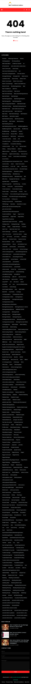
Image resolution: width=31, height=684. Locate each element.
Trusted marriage (6, 552)
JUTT (3, 236)
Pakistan (15, 389)
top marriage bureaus (7, 545)
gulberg (21, 221)
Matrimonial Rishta (6, 337)
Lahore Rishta (16, 261)
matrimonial (18, 334)
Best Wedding (20, 121)
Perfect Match (25, 427)
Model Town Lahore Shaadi (8, 344)
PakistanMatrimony (6, 419)
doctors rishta (5, 164)
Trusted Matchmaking (19, 557)
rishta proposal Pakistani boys (9, 482)
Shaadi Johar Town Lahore (8, 505)
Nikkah (26, 359)
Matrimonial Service (17, 337)
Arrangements (16, 76)
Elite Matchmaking (6, 174)
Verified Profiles (5, 572)
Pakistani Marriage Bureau (8, 404)
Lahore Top (13, 269)
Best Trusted (12, 121)
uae (26, 565)
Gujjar (14, 214)
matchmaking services (7, 334)
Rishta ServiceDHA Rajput (8, 487)
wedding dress (5, 582)
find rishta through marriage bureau (17, 196)
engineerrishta (14, 181)
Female (20, 191)
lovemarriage (13, 286)
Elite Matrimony (16, 174)
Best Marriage (14, 96)
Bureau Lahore (5, 133)
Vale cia (24, 567)
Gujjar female (5, 216)
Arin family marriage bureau (8, 73)
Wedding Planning (6, 587)
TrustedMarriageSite (18, 562)
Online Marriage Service (7, 374)
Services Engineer (15, 500)
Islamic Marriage (6, 231)
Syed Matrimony (18, 535)
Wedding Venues (6, 592)
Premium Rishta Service (19, 437)
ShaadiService (17, 515)
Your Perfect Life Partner (7, 597)
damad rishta (23, 146)
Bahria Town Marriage (7, 83)
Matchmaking (13, 327)
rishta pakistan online (7, 477)
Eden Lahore (24, 166)
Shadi (24, 515)
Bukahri (20, 131)
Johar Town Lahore (6, 234)
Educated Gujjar (23, 169)
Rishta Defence (15, 472)
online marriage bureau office (9, 372)
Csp (13, 146)
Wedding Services (6, 590)
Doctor (9, 156)
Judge (25, 234)
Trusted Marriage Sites (19, 555)
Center (14, 138)
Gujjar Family (21, 214)
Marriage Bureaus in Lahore (21, 306)
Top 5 (18, 542)
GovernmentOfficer (6, 214)
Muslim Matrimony (16, 354)
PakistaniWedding (6, 417)
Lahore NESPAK (5, 259)
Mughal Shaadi (19, 349)
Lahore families (21, 246)
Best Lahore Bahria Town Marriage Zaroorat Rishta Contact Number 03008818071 (19, 641)
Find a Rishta (5, 194)
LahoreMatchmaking (7, 274)
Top (14, 542)
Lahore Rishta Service (7, 266)
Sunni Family (14, 527)
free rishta (12, 204)
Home (16, 40)
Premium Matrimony (7, 437)
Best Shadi (4, 121)
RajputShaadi (5, 465)
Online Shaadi (14, 387)
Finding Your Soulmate (7, 201)
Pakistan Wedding (6, 394)
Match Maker (15, 324)
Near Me (16, 357)
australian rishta (6, 78)
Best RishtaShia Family (7, 118)
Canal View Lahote (6, 138)
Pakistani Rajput (17, 409)
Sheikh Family (5, 522)
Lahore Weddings (20, 271)
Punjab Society (5, 447)
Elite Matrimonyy (18, 176)
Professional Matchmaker (8, 439)
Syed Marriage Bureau (7, 535)
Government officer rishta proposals (10, 211)
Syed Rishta (5, 537)
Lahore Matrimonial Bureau (19, 254)
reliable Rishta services (7, 470)
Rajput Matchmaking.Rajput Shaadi (10, 459)
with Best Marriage (18, 595)
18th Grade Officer (6, 63)
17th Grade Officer (16, 61)
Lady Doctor (19, 241)
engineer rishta (5, 181)
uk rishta (4, 567)
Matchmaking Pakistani (20, 332)
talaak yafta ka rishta (7, 540)
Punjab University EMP (7, 449)
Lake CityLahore (5, 279)
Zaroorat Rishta (15, 605)
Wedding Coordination (14, 577)
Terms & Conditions (19, 682)
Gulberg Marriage (15, 224)
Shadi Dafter (5, 517)
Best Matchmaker (21, 103)
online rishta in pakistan (7, 384)
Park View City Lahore (7, 422)
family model (5, 191)
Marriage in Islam (6, 314)
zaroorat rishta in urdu (21, 612)
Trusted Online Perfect (7, 562)
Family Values (14, 191)
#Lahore (4, 58)
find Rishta (4, 196)
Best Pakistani (24, 113)
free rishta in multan (21, 204)
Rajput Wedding (6, 462)
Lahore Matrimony (6, 256)
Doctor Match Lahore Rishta (19, 156)
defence (20, 148)
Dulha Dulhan (5, 166)
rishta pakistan (13, 475)
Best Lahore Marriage (7, 93)
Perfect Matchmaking (7, 429)
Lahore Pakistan (14, 259)
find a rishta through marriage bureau (19, 194)
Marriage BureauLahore (7, 306)
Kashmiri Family (22, 239)
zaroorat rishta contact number (9, 607)
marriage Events (6, 312)
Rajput (22, 452)
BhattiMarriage (5, 131)
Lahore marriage (24, 249)
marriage (18, 291)
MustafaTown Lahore (7, 357)
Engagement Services (14, 179)
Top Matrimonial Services (8, 547)
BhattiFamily (25, 128)
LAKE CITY (14, 276)
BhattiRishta (14, 131)
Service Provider (15, 497)
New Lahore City (14, 359)
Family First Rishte (19, 186)
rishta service (21, 485)
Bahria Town (23, 78)
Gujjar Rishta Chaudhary (8, 219)
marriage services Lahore (8, 322)
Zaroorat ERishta (6, 605)
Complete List (5, 143)
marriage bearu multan (7, 296)
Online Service (5, 387)
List (10, 284)
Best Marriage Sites (17, 101)
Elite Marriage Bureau (7, 171)
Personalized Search (7, 434)
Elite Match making (18, 171)
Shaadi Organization (21, 510)
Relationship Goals (17, 467)
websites (21, 575)
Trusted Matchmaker (7, 557)
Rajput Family (16, 454)
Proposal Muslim (6, 444)
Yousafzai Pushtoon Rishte (21, 597)
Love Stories (5, 286)
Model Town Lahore (17, 342)
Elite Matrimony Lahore (7, 176)
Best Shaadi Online (19, 118)
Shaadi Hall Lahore (23, 502)
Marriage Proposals (17, 317)
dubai (12, 164)
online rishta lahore (19, 384)
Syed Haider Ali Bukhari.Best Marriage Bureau (12, 532)
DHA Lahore (13, 151)
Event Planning (16, 184)
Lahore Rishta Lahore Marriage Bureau (11, 264)
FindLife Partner (18, 201)
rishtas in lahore (16, 492)
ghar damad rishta (6, 209)
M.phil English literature (7, 289)
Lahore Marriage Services (21, 251)
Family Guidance (6, 189)
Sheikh (26, 520)
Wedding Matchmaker (16, 582)
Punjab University (15, 447)
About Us (27, 682)
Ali (23, 63)
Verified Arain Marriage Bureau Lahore (11, 570)
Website (4, 575)
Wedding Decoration (16, 580)
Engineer (23, 179)
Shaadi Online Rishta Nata (8, 510)
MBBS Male (4, 342)
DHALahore (4, 154)
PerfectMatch (17, 429)
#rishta (22, 58)
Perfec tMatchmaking (15, 427)
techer (9, 542)
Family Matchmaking (17, 189)
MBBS (25, 339)
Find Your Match (6, 199)
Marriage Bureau (6, 299)
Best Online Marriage (14, 113)
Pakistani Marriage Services (8, 407)
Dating (3, 148)
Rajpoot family (15, 452)
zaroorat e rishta (6, 600)
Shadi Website (19, 520)
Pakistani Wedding (23, 394)
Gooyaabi (15, 680)
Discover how (24, 154)
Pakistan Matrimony (20, 392)
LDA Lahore (16, 281)
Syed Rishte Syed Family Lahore (17, 537)
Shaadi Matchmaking (22, 505)
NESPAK (21, 357)
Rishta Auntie (23, 470)
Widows (10, 595)
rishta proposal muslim (7, 480)
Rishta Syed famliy (6, 492)
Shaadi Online (5, 507)
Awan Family (15, 78)
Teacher (4, 542)
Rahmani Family (6, 452)
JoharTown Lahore (17, 234)
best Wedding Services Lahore (9, 126)
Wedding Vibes (15, 592)
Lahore (14, 244)
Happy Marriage (16, 226)
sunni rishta (21, 527)
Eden (18, 166)
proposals (14, 444)
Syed (3, 530)
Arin (20, 71)
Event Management (6, 184)
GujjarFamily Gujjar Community (9, 221)
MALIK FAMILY (22, 289)
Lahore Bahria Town (22, 244)
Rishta (16, 470)
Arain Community (6, 68)
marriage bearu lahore (18, 294)
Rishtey (13, 495)
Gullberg (23, 224)
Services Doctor (5, 500)
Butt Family (13, 136)
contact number (6, 146)
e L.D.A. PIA (13, 166)
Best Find (15, 88)
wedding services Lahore (18, 590)
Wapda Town (14, 572)
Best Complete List (6, 88)
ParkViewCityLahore (18, 422)
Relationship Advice (6, 467)
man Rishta (11, 291)
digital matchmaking (14, 154)
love (14, 284)
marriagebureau (6, 324)
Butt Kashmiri (21, 136)
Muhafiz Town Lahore (15, 352)
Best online (4, 113)
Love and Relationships (22, 284)
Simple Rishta (5, 525)
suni (3, 527)
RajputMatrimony (16, 462)
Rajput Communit (6, 454)
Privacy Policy (9, 682)
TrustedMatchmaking (7, 565)
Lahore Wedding (22, 269)
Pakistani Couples (6, 399)
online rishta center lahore (8, 382)
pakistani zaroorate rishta (8, 414)
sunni (7, 527)
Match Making (23, 324)
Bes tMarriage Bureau (16, 86)
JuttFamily (4, 239)
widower (4, 595)
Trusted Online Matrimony (22, 550)
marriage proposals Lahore (8, 319)
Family (3, 186)
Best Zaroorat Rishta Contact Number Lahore (18, 633)
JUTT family (16, 236)
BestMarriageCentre (6, 128)
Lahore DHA (4, 246)
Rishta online (5, 475)
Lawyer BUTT (5, 281)
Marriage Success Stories (22, 322)
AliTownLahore (5, 66)
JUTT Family (9, 236)
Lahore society (5, 269)
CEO (19, 138)
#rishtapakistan (6, 61)
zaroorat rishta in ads (7, 610)
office (22, 362)
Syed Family (9, 530)
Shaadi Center (5, 502)
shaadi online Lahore (16, 507)
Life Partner (4, 284)
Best (24, 86)
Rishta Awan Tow (6, 472)
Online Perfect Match (7, 379)
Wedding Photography (7, 585)
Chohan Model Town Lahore (18, 141)
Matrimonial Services (7, 339)
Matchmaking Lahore (23, 329)
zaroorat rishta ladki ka (22, 615)
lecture (22, 281)
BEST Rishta (5, 116)
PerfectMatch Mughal (7, 432)
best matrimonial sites (7, 111)
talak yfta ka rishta (18, 540)
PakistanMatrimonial (17, 417)
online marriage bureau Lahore (9, 369)
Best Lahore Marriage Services (21, 93)
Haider (3, 226)
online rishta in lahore (21, 382)
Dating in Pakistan (11, 148)
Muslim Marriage (6, 354)
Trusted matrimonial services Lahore (10, 560)
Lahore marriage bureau (8, 251)
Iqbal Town (4, 229)
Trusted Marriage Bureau (18, 552)
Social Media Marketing (20, 525)
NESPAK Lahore (5, 359)
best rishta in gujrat (14, 116)
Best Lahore (17, 91)
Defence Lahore (5, 151)
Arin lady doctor (21, 73)
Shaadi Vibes (15, 512)
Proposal (18, 439)
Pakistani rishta (5, 412)
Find (25, 191)
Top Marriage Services (20, 545)
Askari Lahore (25, 76)
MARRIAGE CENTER (20, 309)
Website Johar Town (12, 575)
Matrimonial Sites (18, 339)
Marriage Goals (15, 312)
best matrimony (18, 111)
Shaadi (23, 500)
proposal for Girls (16, 442)
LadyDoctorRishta (6, 244)
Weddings (23, 592)
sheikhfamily (14, 522)
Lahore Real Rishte (6, 261)
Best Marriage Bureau (7, 98)
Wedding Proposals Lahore (19, 587)
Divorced (4, 156)
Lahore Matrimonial (6, 254)
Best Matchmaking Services (19, 106)
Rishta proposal (18, 477)
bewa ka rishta (16, 128)
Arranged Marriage (6, 76)
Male (16, 289)
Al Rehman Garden (16, 63)
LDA (11, 281)
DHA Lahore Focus (23, 151)
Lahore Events (12, 246)
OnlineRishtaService (6, 389)
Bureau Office (14, 133)
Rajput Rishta (24, 459)
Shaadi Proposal (6, 512)
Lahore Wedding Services (8, 271)
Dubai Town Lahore (20, 164)
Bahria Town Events (6, 81)
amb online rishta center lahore (18, 66)
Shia (20, 522)
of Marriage (16, 362)
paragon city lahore (17, 419)
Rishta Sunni (5, 490)
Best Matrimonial (6, 108)
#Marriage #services (13, 58)
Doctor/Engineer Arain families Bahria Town (12, 161)
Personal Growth (18, 432)
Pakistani (15, 394)
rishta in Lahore (24, 472)
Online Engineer (17, 364)
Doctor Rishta (5, 159)
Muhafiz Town (5, 352)
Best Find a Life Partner (7, 91)
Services (23, 497)
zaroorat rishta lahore (7, 617)
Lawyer (21, 279)
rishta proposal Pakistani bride (9, 485)
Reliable (26, 467)
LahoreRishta (17, 274)
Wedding (4, 577)
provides (21, 444)
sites (12, 525)
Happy (8, 226)
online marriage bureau (16, 367)
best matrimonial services (18, 108)
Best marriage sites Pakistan (8, 103)
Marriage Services (21, 319)
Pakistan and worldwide (7, 392)
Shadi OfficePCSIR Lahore (8, 520)
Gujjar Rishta (21, 216)
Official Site (4, 364)
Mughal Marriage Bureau (8, 349)
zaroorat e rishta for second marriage (11, 602)
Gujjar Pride (13, 216)
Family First (10, 186)
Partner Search (5, 424)
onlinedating (22, 387)
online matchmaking (20, 374)
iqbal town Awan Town (14, 229)
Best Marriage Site (6, 101)
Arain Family (15, 68)
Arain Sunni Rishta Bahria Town (9, 71)
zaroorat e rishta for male (17, 600)
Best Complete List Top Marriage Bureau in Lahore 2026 (19, 625)
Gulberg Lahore (5, 224)
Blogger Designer (16, 677)
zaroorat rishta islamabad (8, 615)
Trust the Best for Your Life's (8, 550)
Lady (13, 241)
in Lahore (24, 226)
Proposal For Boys (6, 442)
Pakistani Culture (16, 399)
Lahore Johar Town (6, 249)
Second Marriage (6, 497)
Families (24, 184)
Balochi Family (5, 86)
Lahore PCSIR (23, 259)
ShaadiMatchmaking (7, 515)
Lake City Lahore (22, 276)
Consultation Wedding (16, 143)
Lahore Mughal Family (18, 256)
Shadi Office (13, 517)
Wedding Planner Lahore (20, 585)
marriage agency (6, 294)
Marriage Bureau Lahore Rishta (9, 304)
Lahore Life (15, 249)
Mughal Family (20, 344)
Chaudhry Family (6, 141)
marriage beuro (18, 296)
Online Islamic (5, 367)
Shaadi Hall (13, 502)
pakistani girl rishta (6, 402)
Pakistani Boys (5, 397)
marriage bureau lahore (7, 301)
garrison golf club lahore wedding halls (11, 206)
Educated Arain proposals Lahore (10, 169)
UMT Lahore (10, 567)
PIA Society (16, 434)
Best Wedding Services (7, 123)
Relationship (19, 465)
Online (10, 364)
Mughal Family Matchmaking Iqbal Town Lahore (13, 347)
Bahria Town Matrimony (20, 83)
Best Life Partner (5, 96)
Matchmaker (5, 327)
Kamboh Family (12, 239)
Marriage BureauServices (8, 309)
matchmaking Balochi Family (9, 329)
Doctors (26, 161)
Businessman (5, 136)
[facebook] (24, 10)
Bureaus (21, 133)
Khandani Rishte (6, 241)
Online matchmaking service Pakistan (11, 377)
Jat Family (14, 231)
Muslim (24, 352)
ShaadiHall (22, 512)
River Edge (19, 495)
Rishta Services (19, 487)
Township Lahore (20, 547)
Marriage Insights (16, 314)
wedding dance (6, 580)
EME (25, 176)
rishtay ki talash (6, 495)
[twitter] (27, 10)
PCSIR (12, 424)
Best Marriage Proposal (19, 98)
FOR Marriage (5, 204)
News (21, 359)
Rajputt (12, 465)
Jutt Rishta (23, 236)
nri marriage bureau (7, 362)
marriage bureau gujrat (17, 299)
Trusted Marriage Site (7, 555)
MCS (10, 342)
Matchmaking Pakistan (7, 332)
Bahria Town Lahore (17, 81)
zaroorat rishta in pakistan (8, 612)
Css (17, 146)
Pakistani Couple (15, 397)
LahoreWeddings (6, 276)
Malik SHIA (4, 291)
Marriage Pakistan (6, 317)
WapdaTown (22, 572)
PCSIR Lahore (19, 424)
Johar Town (21, 231)
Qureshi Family (17, 449)
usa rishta (17, 567)
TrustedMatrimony (18, 565)
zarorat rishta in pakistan (20, 617)
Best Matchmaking (6, 106)
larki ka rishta (15, 279)
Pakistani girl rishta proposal (19, 402)
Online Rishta (17, 379)
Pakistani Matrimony (7, 409)
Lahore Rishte (17, 266)
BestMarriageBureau (23, 126)
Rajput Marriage (6, 457)
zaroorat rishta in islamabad (21, 610)
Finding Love (14, 199)
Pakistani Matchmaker (22, 407)
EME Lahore (4, 179)
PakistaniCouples (20, 414)
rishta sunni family (14, 490)
